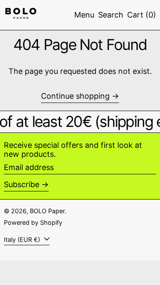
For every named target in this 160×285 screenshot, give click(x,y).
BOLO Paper (47, 210)
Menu (84, 14)
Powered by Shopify (33, 222)
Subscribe (21, 184)
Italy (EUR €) (23, 239)
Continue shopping (75, 95)
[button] (110, 15)
